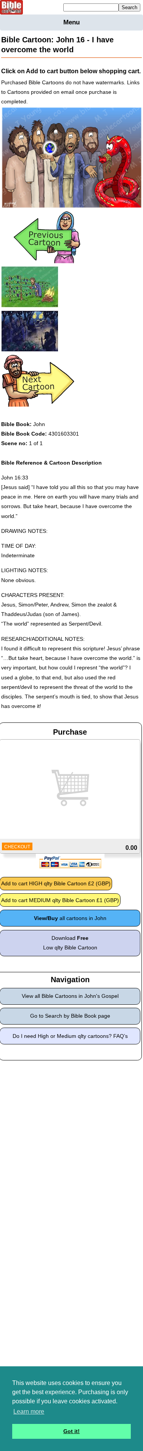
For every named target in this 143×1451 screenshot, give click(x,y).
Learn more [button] (28, 1411)
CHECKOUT (17, 846)
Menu (71, 22)
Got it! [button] (71, 1431)
